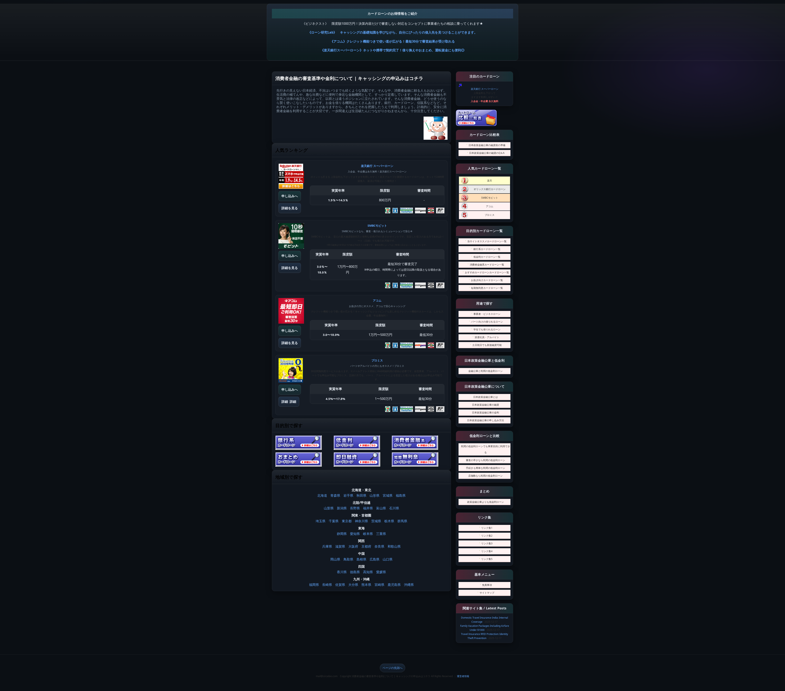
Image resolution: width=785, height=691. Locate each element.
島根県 (361, 559)
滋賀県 (340, 546)
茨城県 (376, 521)
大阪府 (353, 546)
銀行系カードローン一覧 (486, 249)
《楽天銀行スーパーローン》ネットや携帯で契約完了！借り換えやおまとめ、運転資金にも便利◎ (392, 50)
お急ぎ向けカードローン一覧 (487, 280)
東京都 (347, 521)
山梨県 (329, 508)
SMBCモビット (489, 197)
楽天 (489, 180)
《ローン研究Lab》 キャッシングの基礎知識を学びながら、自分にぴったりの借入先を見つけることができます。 (392, 32)
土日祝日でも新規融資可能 (487, 345)
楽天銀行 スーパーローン (484, 89)
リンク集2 (486, 535)
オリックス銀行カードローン (490, 189)
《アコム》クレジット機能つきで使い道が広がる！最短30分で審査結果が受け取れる (392, 41)
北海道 (322, 495)
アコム (489, 206)
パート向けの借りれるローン (487, 321)
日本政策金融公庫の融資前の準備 (487, 145)
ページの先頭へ (392, 668)
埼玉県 (320, 521)
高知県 (368, 572)
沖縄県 (409, 584)
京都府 (366, 546)
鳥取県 (348, 559)
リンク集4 (486, 551)
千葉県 (334, 521)
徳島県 (355, 572)
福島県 (401, 495)
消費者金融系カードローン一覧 (487, 264)
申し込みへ (289, 196)
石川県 (394, 508)
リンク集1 (486, 528)
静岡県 (342, 533)
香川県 (342, 572)
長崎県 (327, 584)
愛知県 (355, 533)
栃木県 (389, 521)
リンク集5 (486, 559)
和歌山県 (394, 546)
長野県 (355, 508)
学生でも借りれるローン (486, 329)
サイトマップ (487, 592)
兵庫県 (327, 546)
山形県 (374, 495)
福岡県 (314, 584)
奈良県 (379, 546)
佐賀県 (340, 584)
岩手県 (348, 495)
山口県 (387, 559)
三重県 (381, 533)
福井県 (368, 508)
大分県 (353, 584)
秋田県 (361, 495)
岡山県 (335, 559)
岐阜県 (368, 533)
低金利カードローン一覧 (486, 257)
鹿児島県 (394, 584)
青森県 (335, 495)
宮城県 (387, 495)
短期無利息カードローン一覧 (487, 288)
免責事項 (487, 585)
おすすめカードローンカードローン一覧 (487, 272)
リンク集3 (486, 543)
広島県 (374, 559)
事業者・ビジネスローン (486, 314)
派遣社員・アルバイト (487, 337)
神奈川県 (361, 521)
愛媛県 (381, 572)
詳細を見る (289, 208)
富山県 (381, 508)
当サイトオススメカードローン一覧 (487, 241)
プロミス (490, 215)
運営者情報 (463, 676)
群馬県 (402, 521)
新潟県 (342, 508)
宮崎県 (379, 584)
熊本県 (366, 584)
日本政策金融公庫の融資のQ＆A (487, 153)
